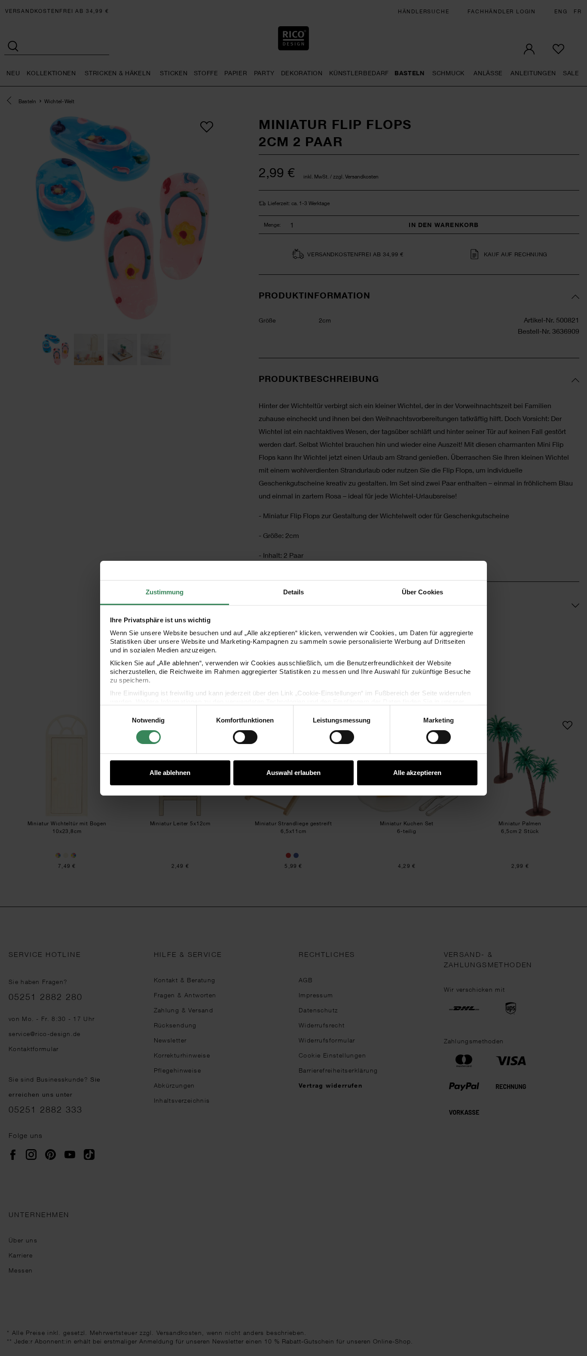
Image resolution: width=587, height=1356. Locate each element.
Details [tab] (293, 591)
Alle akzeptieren (417, 772)
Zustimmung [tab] (165, 591)
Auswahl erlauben (293, 772)
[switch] (245, 737)
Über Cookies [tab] (422, 591)
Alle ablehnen (170, 772)
